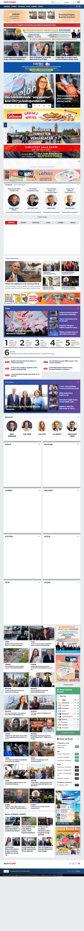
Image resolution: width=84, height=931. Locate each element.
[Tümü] (78, 417)
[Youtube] (79, 863)
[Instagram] (76, 863)
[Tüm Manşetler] (78, 258)
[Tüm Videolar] (78, 308)
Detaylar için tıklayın (68, 733)
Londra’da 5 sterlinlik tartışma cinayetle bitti (28, 344)
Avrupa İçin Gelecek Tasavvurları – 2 (51, 190)
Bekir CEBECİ (33, 208)
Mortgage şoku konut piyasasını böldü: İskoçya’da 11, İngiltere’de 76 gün (32, 353)
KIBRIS (42, 340)
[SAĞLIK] (78, 536)
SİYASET (14, 6)
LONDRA (34, 6)
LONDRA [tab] (60, 222)
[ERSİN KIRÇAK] (70, 200)
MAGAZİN (48, 490)
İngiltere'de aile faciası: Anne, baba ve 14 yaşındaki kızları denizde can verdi (16, 737)
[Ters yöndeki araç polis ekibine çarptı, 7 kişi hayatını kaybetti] (16, 655)
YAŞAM (47, 582)
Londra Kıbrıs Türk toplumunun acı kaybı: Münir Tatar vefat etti (44, 344)
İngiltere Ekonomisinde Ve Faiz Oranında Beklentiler (70, 190)
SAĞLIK (47, 536)
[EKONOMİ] (78, 444)
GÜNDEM (7, 6)
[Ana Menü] (79, 6)
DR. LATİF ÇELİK (51, 208)
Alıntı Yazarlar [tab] (19, 185)
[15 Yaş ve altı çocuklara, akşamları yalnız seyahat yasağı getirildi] (41, 633)
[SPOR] (39, 582)
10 (49, 106)
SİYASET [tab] (23, 222)
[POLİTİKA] (39, 536)
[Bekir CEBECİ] (32, 200)
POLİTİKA (9, 536)
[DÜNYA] (39, 444)
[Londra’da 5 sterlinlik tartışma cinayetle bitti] (41, 796)
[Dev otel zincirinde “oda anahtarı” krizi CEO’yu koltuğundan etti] (16, 702)
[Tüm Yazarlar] (78, 185)
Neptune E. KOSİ (14, 208)
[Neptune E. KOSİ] (14, 200)
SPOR (28, 6)
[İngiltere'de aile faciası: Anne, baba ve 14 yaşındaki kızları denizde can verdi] (16, 725)
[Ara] (77, 6)
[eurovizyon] (10, 2)
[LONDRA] (39, 490)
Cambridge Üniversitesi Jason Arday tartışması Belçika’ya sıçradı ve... (41, 668)
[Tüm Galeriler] (78, 382)
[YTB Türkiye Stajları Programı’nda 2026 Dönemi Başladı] (16, 771)
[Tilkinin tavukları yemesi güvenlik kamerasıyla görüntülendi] (53, 333)
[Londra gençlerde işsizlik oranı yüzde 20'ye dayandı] (16, 679)
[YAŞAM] (78, 582)
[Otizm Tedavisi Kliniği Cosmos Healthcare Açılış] (53, 387)
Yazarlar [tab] (8, 185)
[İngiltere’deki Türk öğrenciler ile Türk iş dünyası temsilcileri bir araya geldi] (53, 407)
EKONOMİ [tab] (35, 222)
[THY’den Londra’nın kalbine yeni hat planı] (41, 702)
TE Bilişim (78, 871)
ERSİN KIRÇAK (70, 208)
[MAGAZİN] (78, 490)
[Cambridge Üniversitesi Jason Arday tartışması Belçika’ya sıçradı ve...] (41, 655)
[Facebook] (70, 863)
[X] (73, 863)
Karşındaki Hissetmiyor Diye (14, 190)
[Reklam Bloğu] (42, 16)
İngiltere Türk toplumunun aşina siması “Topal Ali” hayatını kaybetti (13, 344)
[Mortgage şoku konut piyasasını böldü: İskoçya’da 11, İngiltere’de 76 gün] (41, 725)
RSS (7, 871)
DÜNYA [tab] (72, 222)
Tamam (60, 875)
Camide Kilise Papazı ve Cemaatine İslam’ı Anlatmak (32, 190)
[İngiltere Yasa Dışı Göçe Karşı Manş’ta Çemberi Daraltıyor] (16, 633)
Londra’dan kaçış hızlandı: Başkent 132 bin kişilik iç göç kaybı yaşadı (59, 344)
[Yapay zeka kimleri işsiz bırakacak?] (53, 320)
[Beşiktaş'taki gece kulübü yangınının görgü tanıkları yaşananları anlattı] (53, 326)
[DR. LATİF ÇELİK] (51, 200)
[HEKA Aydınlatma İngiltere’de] (53, 394)
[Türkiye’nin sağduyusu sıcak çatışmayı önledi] (41, 749)
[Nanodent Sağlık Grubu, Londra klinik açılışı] (53, 400)
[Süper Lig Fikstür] (78, 739)
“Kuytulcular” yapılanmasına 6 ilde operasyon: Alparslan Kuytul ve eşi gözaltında (75, 344)
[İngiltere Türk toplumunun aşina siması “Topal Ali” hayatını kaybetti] (16, 796)
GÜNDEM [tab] (11, 222)
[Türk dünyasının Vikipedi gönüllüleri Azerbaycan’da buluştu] (16, 749)
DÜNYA (40, 6)
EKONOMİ (21, 6)
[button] (76, 25)
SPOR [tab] (48, 222)
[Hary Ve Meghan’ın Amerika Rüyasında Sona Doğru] (41, 679)
